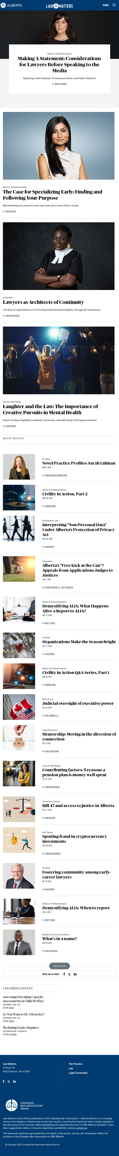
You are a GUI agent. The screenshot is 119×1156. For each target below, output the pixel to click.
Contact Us (9, 1067)
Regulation (47, 561)
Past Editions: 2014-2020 (16, 1071)
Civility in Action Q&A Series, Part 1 (75, 673)
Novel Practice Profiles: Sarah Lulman (78, 463)
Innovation (8, 297)
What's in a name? (59, 939)
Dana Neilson (50, 818)
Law (71, 1068)
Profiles (46, 459)
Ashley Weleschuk (52, 751)
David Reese (49, 547)
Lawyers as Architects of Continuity (43, 302)
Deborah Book (61, 475)
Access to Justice (51, 801)
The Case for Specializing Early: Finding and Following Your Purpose (52, 195)
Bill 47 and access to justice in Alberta (78, 806)
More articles (60, 966)
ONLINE (11, 1008)
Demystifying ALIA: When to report (76, 908)
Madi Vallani (11, 211)
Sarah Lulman (50, 475)
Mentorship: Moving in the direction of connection (79, 736)
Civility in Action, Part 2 (65, 494)
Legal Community (78, 1073)
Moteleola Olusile (13, 315)
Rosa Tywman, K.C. (52, 715)
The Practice (75, 1064)
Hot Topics (47, 832)
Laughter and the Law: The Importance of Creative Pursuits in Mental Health (50, 409)
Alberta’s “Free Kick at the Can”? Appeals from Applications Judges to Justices (77, 570)
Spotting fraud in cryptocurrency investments (74, 839)
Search (106, 5)
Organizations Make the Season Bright (79, 642)
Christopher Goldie (52, 787)
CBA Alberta (49, 654)
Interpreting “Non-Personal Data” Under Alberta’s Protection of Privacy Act (78, 530)
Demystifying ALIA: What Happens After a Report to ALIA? (75, 608)
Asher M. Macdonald (53, 853)
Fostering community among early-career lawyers (76, 874)
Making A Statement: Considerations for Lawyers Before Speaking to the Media (59, 64)
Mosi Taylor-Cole (51, 951)
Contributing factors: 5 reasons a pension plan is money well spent (74, 772)
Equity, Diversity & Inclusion (55, 934)
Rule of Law (47, 699)
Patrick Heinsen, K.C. (53, 587)
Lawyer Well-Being (12, 401)
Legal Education (50, 730)
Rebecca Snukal (61, 84)
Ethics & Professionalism (59, 53)
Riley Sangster (67, 587)
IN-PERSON (13, 1034)
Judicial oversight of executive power (78, 704)
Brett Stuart (50, 623)
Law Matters (9, 1064)
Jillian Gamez (11, 426)
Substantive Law (50, 520)
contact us (81, 1128)
